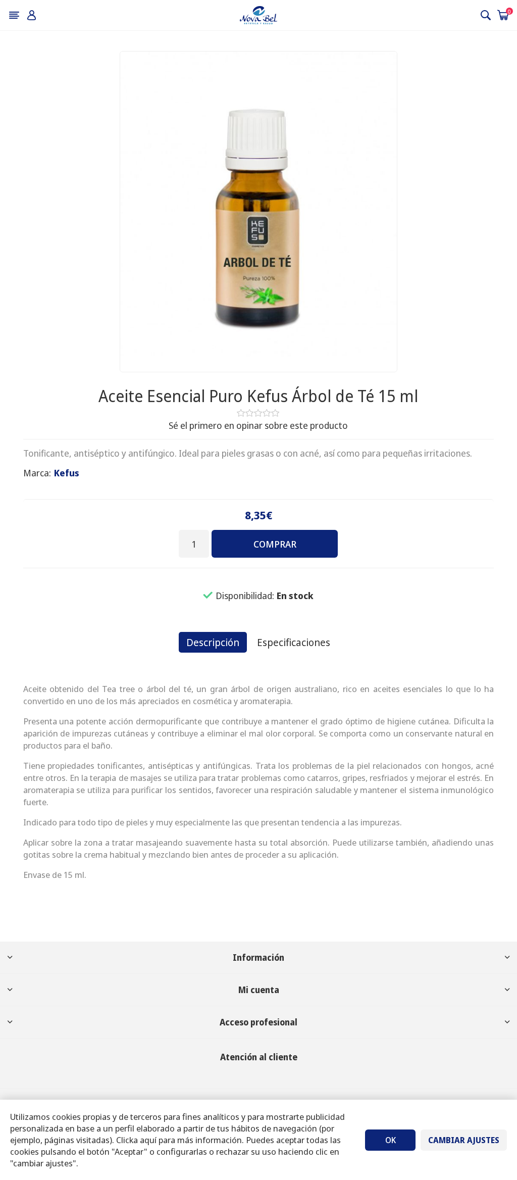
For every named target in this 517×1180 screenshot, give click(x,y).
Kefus (66, 473)
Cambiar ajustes (463, 1140)
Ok (390, 1140)
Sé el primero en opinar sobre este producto (258, 425)
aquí (148, 1140)
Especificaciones (293, 642)
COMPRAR (274, 544)
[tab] (213, 642)
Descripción (212, 642)
